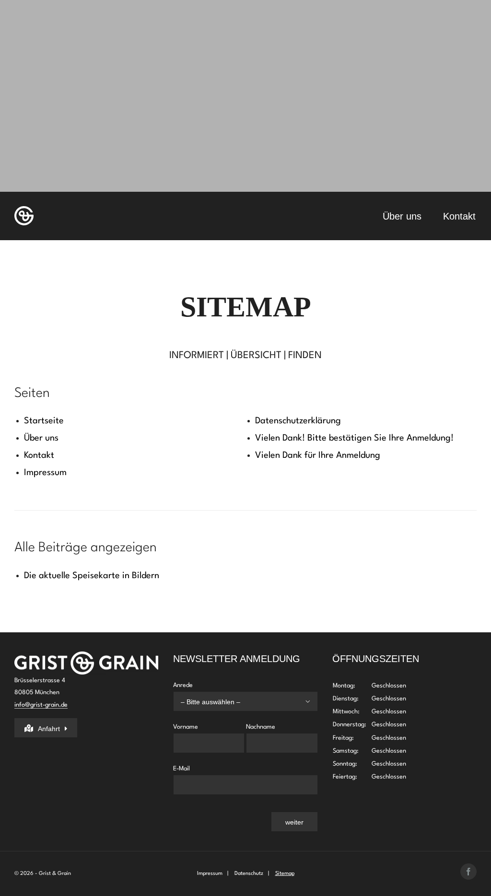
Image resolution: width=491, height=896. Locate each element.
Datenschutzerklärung (298, 421)
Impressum (45, 472)
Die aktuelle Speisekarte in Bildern (91, 575)
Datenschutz (248, 873)
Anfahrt (49, 729)
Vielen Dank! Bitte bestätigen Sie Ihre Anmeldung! (354, 438)
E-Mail (181, 769)
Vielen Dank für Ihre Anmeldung (317, 455)
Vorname (185, 727)
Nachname (260, 727)
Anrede (241, 693)
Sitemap (284, 873)
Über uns (41, 438)
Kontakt (39, 455)
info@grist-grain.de (41, 705)
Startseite (44, 421)
